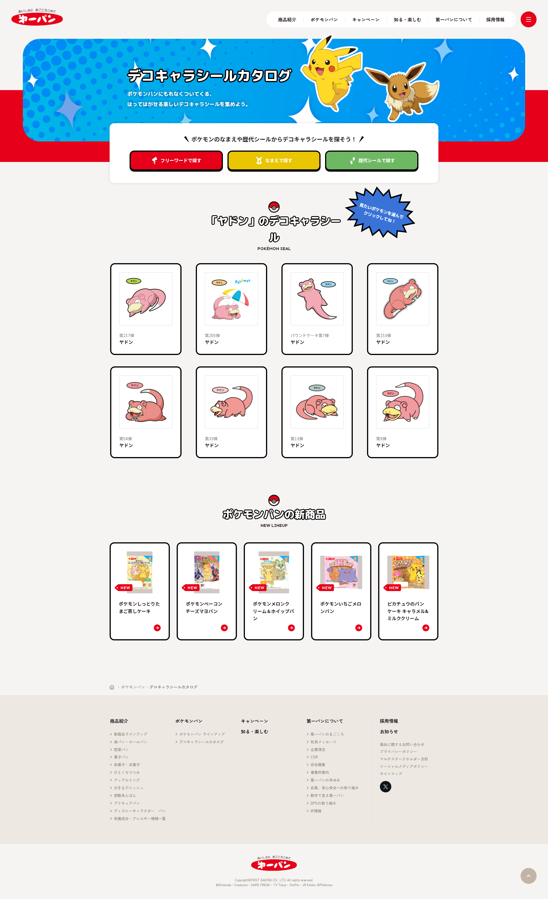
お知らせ (389, 731)
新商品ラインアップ (130, 734)
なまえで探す (279, 160)
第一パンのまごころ (327, 734)
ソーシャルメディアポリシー (404, 766)
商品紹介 (287, 20)
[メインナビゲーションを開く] (529, 19)
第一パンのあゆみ (325, 780)
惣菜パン (121, 749)
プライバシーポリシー (398, 751)
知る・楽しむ (407, 20)
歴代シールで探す (376, 160)
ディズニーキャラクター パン (140, 811)
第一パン (37, 17)
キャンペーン (366, 20)
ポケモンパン (324, 20)
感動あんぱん (125, 795)
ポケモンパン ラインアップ (202, 734)
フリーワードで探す (181, 160)
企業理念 (318, 749)
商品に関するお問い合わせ (402, 744)
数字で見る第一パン (327, 795)
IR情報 (316, 811)
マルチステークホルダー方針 (404, 759)
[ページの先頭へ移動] (529, 876)
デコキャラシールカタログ (201, 742)
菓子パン (121, 757)
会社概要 (318, 764)
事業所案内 (320, 772)
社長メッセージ (324, 742)
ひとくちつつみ (127, 772)
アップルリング (127, 780)
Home (111, 687)
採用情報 (495, 20)
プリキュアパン (127, 803)
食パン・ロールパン (130, 742)
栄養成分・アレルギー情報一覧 (140, 818)
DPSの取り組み (323, 803)
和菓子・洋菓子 (127, 764)
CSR (314, 757)
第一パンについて (454, 20)
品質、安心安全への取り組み (335, 788)
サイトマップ (391, 774)
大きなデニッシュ (129, 788)
